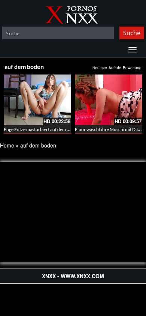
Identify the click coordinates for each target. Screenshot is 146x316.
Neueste (99, 67)
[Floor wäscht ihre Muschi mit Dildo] (108, 100)
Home (7, 145)
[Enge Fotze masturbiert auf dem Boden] (37, 100)
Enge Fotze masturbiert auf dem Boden (42, 129)
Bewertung (132, 67)
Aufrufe (115, 67)
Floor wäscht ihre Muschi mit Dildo (109, 129)
